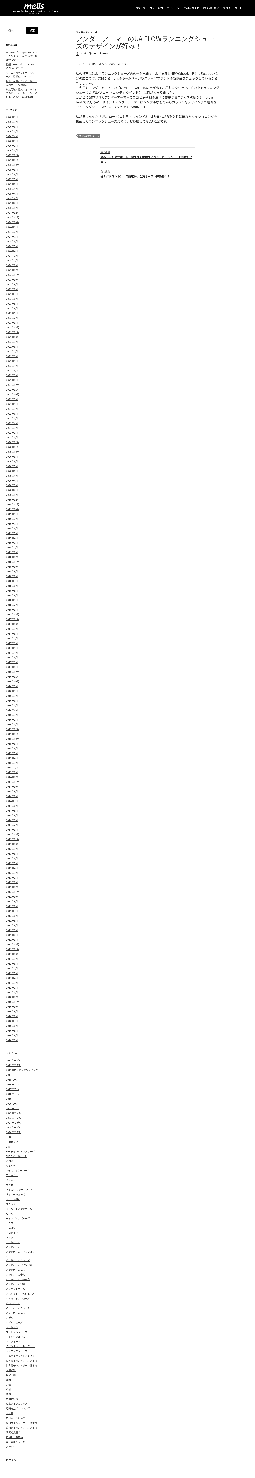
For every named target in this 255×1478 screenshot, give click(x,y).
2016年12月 (12, 671)
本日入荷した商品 (15, 1418)
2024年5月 (12, 246)
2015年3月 (12, 762)
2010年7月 (12, 1021)
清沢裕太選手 (13, 1432)
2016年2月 (12, 719)
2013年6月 (12, 858)
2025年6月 (12, 184)
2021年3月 (12, 427)
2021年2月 (12, 432)
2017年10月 (12, 624)
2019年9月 (12, 514)
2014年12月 (12, 777)
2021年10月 (12, 394)
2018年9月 (12, 571)
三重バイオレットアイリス (20, 1355)
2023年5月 (12, 303)
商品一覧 (140, 8)
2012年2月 (12, 935)
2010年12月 (12, 997)
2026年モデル (13, 1132)
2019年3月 (12, 542)
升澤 (8, 1384)
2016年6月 (12, 700)
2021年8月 (12, 404)
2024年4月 (12, 251)
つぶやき (11, 1165)
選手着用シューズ (15, 1442)
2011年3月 (12, 982)
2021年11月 (12, 389)
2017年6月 (12, 643)
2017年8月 (12, 633)
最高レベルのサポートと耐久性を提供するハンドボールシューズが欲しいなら (146, 157)
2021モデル (12, 1108)
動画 (8, 1379)
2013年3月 (12, 872)
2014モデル (12, 1074)
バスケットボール (15, 1288)
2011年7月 (12, 968)
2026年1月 (12, 150)
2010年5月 (12, 1030)
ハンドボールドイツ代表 (19, 1265)
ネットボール (13, 1242)
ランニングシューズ (86, 31)
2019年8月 (12, 518)
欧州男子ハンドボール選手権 (21, 1427)
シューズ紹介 (13, 1199)
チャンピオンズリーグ (18, 1218)
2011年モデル (13, 1060)
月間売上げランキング (18, 1408)
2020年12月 (12, 442)
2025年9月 (12, 169)
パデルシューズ (14, 1322)
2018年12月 (12, 557)
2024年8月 (12, 231)
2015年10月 (12, 738)
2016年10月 (12, 681)
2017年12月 (12, 614)
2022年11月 (12, 332)
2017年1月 (12, 667)
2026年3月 (12, 140)
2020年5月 (12, 475)
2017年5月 (12, 648)
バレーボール (13, 1303)
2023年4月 (12, 308)
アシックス (12, 1175)
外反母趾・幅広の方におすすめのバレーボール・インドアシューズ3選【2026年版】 (21, 93)
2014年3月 (12, 820)
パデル (9, 1317)
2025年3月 (12, 198)
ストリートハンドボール (19, 1208)
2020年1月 (12, 494)
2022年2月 (12, 375)
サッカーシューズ (15, 1194)
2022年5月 (12, 361)
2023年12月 (12, 270)
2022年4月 (12, 365)
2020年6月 (12, 471)
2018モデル (12, 1094)
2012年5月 (12, 920)
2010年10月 (12, 1006)
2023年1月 (12, 322)
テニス (9, 1223)
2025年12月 (12, 155)
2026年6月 (12, 126)
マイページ (173, 8)
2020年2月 (12, 490)
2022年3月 (12, 370)
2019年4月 (12, 538)
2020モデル (12, 1103)
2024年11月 (12, 217)
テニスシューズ (14, 1227)
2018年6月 (12, 585)
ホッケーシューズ (15, 1336)
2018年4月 (12, 595)
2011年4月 (12, 978)
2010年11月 (12, 1001)
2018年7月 (12, 581)
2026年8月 (12, 117)
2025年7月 (12, 179)
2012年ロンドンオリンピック (22, 1070)
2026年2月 (12, 145)
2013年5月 (12, 863)
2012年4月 (12, 925)
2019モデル (12, 1098)
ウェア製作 (156, 8)
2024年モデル (13, 1122)
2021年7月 (12, 408)
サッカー (11, 1184)
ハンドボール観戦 (15, 1284)
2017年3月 (12, 657)
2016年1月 (12, 724)
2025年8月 (12, 174)
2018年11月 (12, 561)
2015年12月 (12, 729)
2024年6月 (12, 241)
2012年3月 (12, 930)
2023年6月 (12, 298)
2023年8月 (12, 289)
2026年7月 (12, 121)
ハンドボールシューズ (18, 1260)
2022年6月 (12, 356)
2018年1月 (12, 609)
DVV (8, 1146)
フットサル (12, 1327)
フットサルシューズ (16, 1332)
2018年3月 (12, 600)
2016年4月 (12, 710)
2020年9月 (12, 456)
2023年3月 (12, 313)
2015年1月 (12, 772)
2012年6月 (12, 915)
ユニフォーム (13, 1341)
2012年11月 (12, 891)
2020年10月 (12, 451)
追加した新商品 (14, 1437)
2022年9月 (12, 341)
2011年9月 (12, 958)
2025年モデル (13, 1127)
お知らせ (11, 1161)
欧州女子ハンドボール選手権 (21, 1422)
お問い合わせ (211, 8)
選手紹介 (11, 1446)
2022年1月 (12, 380)
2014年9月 (12, 791)
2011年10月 (12, 954)
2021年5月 (12, 418)
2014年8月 (12, 796)
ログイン (11, 1460)
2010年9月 (12, 1011)
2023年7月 (12, 294)
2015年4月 (12, 758)
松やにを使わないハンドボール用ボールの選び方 (21, 82)
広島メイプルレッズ (16, 1403)
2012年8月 (12, 906)
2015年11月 (12, 734)
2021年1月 (12, 437)
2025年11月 (12, 160)
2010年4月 (12, 1035)
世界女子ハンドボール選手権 (21, 1360)
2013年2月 (12, 877)
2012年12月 (12, 887)
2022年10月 (12, 337)
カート (238, 8)
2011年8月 (12, 963)
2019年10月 (12, 509)
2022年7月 (12, 351)
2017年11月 (12, 619)
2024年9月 (12, 227)
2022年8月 (12, 346)
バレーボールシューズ (18, 1308)
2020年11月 (12, 447)
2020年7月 (12, 466)
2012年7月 (12, 911)
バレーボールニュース (18, 1312)
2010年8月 (12, 1016)
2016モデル (12, 1084)
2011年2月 (12, 987)
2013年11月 (12, 839)
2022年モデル (13, 1113)
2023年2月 (12, 317)
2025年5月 (12, 188)
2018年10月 (12, 566)
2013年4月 (12, 868)
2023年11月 (12, 274)
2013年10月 (12, 844)
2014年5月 (12, 810)
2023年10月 (12, 279)
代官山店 (11, 1375)
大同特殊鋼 (12, 1398)
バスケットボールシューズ (20, 1293)
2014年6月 (12, 805)
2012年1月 (12, 939)
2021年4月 (12, 423)
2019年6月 (12, 528)
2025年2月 (12, 203)
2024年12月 (12, 212)
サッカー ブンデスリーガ (19, 1189)
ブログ (226, 8)
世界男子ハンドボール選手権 (21, 1365)
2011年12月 (12, 944)
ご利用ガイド (191, 8)
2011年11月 (12, 949)
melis (105, 53)
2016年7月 (12, 695)
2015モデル (12, 1079)
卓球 (8, 1389)
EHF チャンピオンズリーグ (20, 1151)
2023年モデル (13, 1117)
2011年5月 (12, 973)
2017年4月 (12, 652)
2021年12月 (12, 384)
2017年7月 (12, 638)
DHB (8, 1137)
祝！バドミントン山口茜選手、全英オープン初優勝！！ (135, 174)
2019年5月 (12, 533)
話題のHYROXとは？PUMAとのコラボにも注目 (21, 66)
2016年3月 (12, 714)
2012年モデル (13, 1065)
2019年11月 (12, 504)
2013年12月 (12, 834)
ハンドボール (13, 1247)
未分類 (9, 1413)
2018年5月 (12, 590)
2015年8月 (12, 748)
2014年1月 (12, 829)
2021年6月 (12, 413)
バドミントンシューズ (18, 1298)
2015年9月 (12, 743)
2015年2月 (12, 767)
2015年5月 (12, 753)
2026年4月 (12, 136)
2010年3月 (12, 1040)
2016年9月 (12, 686)
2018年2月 (12, 604)
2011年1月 (12, 992)
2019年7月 (12, 523)
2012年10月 (12, 896)
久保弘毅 (11, 1370)
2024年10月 (12, 222)
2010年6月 (12, 1025)
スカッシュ (12, 1204)
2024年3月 (12, 255)
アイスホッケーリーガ (18, 1170)
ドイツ (9, 1237)
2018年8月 (12, 576)
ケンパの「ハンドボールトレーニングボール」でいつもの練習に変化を (21, 56)
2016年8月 (12, 691)
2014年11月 (12, 781)
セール (9, 1213)
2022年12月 (12, 327)
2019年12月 (12, 499)
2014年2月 (12, 824)
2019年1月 (12, 552)
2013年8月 (12, 853)
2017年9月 (12, 628)
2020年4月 (12, 480)
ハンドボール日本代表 (18, 1279)
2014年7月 (12, 801)
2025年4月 (12, 193)
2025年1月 (12, 207)
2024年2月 (12, 260)
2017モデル (12, 1089)
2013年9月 (12, 848)
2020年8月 (12, 461)
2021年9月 (12, 399)
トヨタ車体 (12, 1232)
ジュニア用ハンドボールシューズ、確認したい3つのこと (21, 74)
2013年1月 (12, 882)
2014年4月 (12, 815)
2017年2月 (12, 662)
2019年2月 (12, 547)
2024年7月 (12, 236)
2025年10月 (12, 164)
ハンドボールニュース (18, 1269)
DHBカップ (12, 1141)
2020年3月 (12, 485)
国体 (8, 1394)
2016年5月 (12, 705)
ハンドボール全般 (15, 1274)
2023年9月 (12, 284)
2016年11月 (12, 676)
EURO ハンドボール (16, 1156)
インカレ (11, 1180)
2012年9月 (12, 901)
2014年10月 (12, 786)
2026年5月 (12, 131)
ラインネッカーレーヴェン (20, 1346)
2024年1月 (12, 265)
